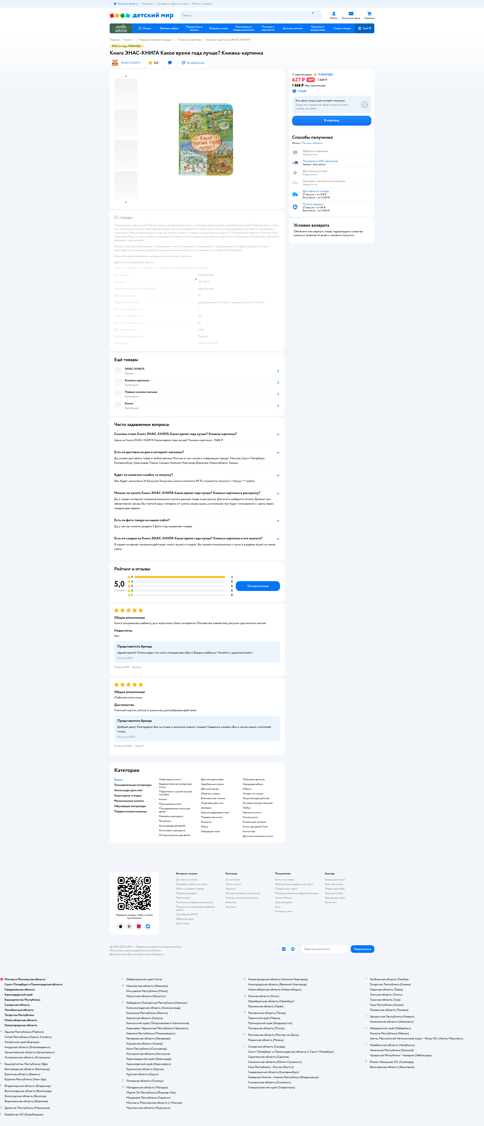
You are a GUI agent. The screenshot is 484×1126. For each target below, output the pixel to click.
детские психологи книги (258, 836)
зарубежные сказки (212, 784)
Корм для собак (334, 893)
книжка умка (250, 817)
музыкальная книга (170, 804)
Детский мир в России (123, 954)
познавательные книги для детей (174, 810)
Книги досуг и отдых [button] (128, 795)
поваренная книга (211, 817)
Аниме (163, 799)
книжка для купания (254, 822)
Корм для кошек (334, 884)
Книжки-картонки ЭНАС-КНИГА (228, 40)
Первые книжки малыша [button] (130, 811)
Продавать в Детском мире (191, 884)
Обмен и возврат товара (190, 888)
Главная (114, 40)
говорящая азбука (253, 784)
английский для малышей (258, 803)
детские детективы (212, 779)
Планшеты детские (254, 779)
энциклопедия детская (256, 798)
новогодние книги (170, 779)
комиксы (206, 822)
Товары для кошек (335, 879)
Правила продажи (186, 893)
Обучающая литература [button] (130, 806)
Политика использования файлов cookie (195, 908)
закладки (206, 807)
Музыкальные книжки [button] (129, 801)
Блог (278, 906)
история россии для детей (174, 835)
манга (204, 826)
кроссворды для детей (172, 825)
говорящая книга (210, 831)
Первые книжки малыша (155, 40)
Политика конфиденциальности (194, 902)
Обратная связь (185, 918)
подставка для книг (212, 803)
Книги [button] (118, 780)
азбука (247, 788)
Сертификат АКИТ (187, 914)
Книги (128, 40)
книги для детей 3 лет (255, 826)
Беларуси (158, 954)
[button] (364, 28)
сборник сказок (210, 793)
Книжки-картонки (190, 40)
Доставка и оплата (186, 879)
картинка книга (252, 812)
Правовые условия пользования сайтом (159, 946)
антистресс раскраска (172, 830)
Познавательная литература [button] (132, 785)
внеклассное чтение (213, 798)
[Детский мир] (141, 15)
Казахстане (143, 954)
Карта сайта (182, 923)
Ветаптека (331, 902)
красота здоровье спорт (215, 812)
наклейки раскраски (171, 816)
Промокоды (183, 897)
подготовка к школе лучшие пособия (175, 793)
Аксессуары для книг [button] (128, 790)
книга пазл (249, 831)
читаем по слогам (253, 793)
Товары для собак (335, 888)
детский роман (210, 788)
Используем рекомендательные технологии (135, 950)
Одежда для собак (335, 897)
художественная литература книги (175, 785)
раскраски (165, 821)
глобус (247, 807)
